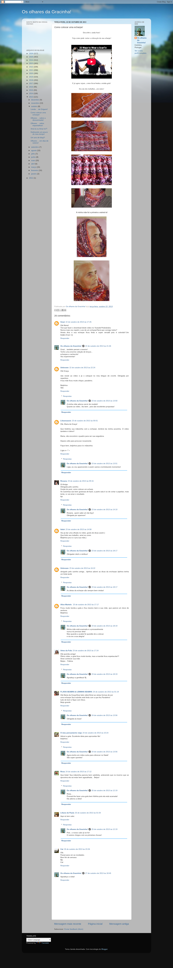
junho (33, 157)
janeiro (34, 174)
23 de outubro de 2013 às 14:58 (78, 529)
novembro (35, 103)
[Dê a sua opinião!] (58, 310)
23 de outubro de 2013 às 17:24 (86, 651)
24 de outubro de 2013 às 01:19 (106, 692)
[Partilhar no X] (60, 310)
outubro (34, 106)
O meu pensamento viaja (71, 733)
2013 (31, 97)
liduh (62, 529)
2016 (31, 87)
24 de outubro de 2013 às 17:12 (78, 772)
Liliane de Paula (67, 813)
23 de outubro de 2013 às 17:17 (86, 605)
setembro (35, 147)
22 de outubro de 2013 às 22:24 (82, 368)
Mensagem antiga (119, 924)
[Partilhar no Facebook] (62, 310)
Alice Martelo (66, 605)
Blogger (104, 949)
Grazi (62, 322)
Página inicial (95, 924)
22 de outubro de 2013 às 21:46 (98, 346)
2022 (31, 67)
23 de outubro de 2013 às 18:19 (104, 626)
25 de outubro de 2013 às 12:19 (104, 790)
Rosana (63, 481)
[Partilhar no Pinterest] (65, 310)
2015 (31, 90)
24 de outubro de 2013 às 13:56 (104, 715)
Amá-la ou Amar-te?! (39, 129)
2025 (31, 57)
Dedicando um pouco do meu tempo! (39, 133)
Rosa (62, 772)
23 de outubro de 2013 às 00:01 (85, 421)
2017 (31, 83)
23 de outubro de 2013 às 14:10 (104, 509)
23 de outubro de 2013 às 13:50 (104, 401)
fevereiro (35, 170)
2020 (31, 73)
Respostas (67, 396)
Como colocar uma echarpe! (38, 114)
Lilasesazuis (65, 421)
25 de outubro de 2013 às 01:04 (88, 813)
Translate (45, 943)
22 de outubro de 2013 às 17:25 (78, 322)
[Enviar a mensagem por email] (55, 310)
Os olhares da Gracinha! (46, 11)
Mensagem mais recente (67, 924)
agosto (34, 150)
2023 (31, 63)
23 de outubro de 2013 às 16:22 (82, 568)
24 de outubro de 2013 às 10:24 (95, 733)
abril (33, 164)
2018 (31, 80)
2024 (31, 60)
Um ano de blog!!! (38, 138)
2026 (31, 53)
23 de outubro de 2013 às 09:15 (81, 481)
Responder (64, 338)
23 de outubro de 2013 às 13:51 (104, 463)
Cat (61, 849)
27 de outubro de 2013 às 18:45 (98, 873)
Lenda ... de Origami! (39, 109)
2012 (31, 178)
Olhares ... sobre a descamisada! (38, 119)
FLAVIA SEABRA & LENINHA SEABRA (76, 692)
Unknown (64, 368)
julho (33, 154)
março (34, 167)
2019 (31, 77)
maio (33, 160)
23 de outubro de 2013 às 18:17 (104, 551)
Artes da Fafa (66, 651)
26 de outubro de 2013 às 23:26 (77, 849)
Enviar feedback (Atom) (73, 929)
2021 (31, 70)
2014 (31, 93)
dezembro (35, 100)
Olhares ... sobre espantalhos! (37, 124)
